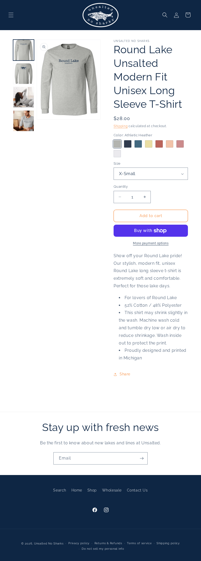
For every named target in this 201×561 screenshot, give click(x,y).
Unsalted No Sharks (49, 543)
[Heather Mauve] (180, 144)
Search (59, 490)
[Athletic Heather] (117, 144)
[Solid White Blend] (117, 153)
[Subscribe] (141, 458)
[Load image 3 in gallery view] (23, 97)
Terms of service (139, 543)
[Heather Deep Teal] (138, 144)
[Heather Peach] (169, 144)
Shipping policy (168, 543)
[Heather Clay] (159, 144)
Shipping (121, 126)
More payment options (151, 243)
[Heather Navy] (127, 144)
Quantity (121, 186)
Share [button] (125, 374)
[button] (11, 15)
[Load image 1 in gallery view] (23, 50)
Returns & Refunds (108, 543)
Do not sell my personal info (103, 549)
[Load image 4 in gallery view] (23, 120)
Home (76, 490)
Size (117, 163)
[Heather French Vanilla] (148, 144)
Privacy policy (79, 543)
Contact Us (137, 490)
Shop (92, 490)
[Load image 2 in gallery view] (23, 73)
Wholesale (112, 490)
